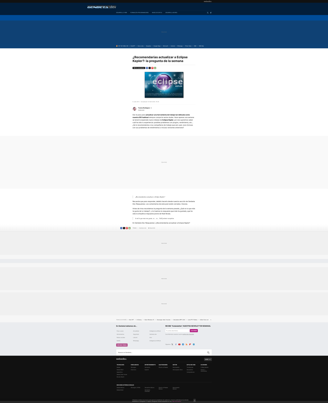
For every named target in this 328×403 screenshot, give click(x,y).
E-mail (155, 68)
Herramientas (120, 334)
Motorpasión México (176, 388)
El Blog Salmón (205, 367)
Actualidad (136, 331)
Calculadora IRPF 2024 (179, 319)
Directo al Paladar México (163, 388)
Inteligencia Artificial (155, 340)
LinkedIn (193, 344)
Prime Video (188, 46)
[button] (145, 108)
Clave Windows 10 (149, 319)
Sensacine (147, 367)
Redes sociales (121, 337)
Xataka (118, 367)
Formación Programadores (139, 12)
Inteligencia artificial (155, 331)
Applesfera (119, 372)
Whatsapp (180, 46)
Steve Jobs (141, 46)
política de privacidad (188, 334)
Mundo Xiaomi (120, 377)
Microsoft (165, 46)
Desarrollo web (121, 12)
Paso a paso (120, 331)
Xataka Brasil (120, 390)
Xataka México (120, 387)
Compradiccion (191, 372)
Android (173, 46)
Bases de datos (157, 12)
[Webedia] (208, 1)
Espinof (147, 369)
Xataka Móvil (120, 369)
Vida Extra (133, 369)
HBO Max (201, 46)
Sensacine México (149, 387)
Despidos (148, 46)
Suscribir (194, 330)
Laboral (135, 337)
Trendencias (190, 367)
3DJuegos (133, 367)
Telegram (183, 344)
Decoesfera (190, 369)
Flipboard (152, 68)
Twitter (208, 13)
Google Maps (157, 46)
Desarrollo (152, 228)
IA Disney (139, 319)
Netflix (118, 340)
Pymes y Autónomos (204, 370)
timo (150, 337)
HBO (195, 46)
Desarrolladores (171, 12)
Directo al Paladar (163, 367)
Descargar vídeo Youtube (164, 319)
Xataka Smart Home (122, 374)
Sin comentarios (139, 68)
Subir (206, 359)
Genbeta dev (101, 7)
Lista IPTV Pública (193, 319)
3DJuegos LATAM (135, 387)
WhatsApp (136, 340)
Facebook (211, 13)
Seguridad (136, 334)
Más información (176, 401)
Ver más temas (122, 345)
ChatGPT (132, 46)
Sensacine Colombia (147, 390)
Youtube (179, 344)
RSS (186, 344)
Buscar (208, 352)
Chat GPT (131, 319)
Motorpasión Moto (178, 369)
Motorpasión (176, 367)
